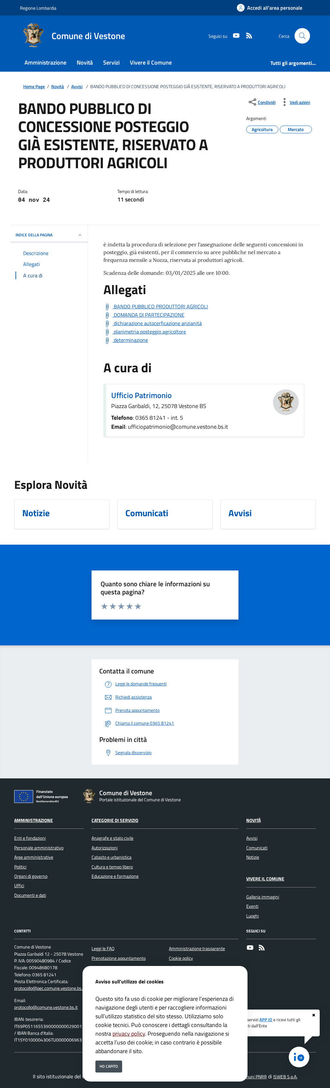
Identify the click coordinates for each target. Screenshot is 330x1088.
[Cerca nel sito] (302, 36)
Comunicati (256, 847)
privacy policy (128, 1033)
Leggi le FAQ (103, 948)
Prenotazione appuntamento (119, 958)
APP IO (265, 1019)
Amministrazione (33, 820)
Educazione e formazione (115, 876)
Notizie (252, 857)
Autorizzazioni (105, 847)
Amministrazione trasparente (197, 948)
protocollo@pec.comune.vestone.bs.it (49, 988)
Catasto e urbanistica (111, 857)
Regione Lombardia (38, 8)
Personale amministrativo (38, 847)
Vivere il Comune (265, 878)
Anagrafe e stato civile (112, 838)
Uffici (19, 885)
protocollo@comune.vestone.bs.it (46, 1007)
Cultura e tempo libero (112, 866)
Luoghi (252, 915)
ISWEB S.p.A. (285, 1076)
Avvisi (76, 86)
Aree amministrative (33, 857)
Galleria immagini (262, 896)
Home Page (34, 86)
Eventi (252, 906)
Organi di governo (30, 876)
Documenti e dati (30, 895)
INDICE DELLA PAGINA (34, 235)
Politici (20, 866)
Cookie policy (181, 958)
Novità (57, 86)
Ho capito (109, 1066)
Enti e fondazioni (30, 838)
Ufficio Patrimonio (141, 395)
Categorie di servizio (115, 820)
